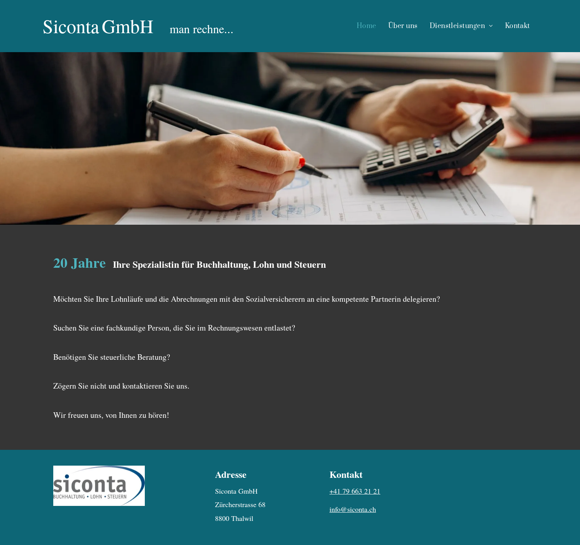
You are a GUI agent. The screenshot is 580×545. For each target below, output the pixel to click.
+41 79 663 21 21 (354, 491)
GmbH (127, 25)
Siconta (71, 25)
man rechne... (202, 28)
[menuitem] (366, 26)
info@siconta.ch (352, 509)
